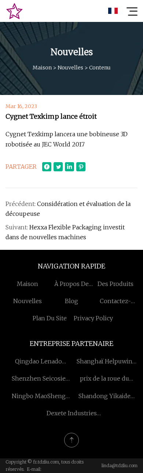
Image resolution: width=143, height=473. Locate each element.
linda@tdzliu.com (120, 465)
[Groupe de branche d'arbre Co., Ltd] (14, 11)
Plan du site (50, 318)
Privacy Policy (93, 318)
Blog (71, 301)
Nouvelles (70, 67)
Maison (42, 67)
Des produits (115, 283)
